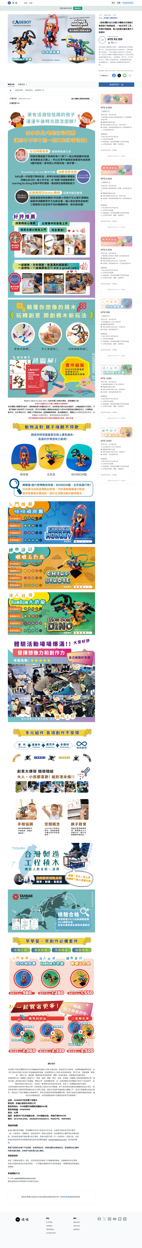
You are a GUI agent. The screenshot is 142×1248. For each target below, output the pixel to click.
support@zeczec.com (57, 1140)
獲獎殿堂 (76, 1229)
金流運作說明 (51, 1233)
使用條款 (49, 1226)
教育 (114, 15)
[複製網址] (130, 75)
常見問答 (49, 1222)
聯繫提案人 (105, 75)
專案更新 (22, 84)
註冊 (118, 3)
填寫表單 (65, 1197)
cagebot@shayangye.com (25, 1178)
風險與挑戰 (19, 90)
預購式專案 (107, 15)
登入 (113, 3)
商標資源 (76, 1226)
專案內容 (11, 84)
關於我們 (76, 1222)
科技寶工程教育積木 (111, 18)
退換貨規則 (29, 90)
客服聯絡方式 (39, 90)
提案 (31, 3)
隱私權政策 (50, 1229)
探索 (25, 3)
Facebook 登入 (128, 3)
